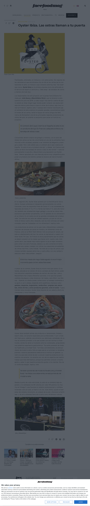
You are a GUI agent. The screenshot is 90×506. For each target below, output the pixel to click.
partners (10, 487)
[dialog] (45, 492)
